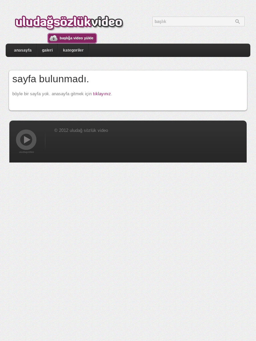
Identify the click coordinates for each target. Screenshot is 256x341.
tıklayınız (102, 93)
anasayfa (23, 50)
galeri (47, 50)
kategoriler (73, 50)
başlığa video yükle (76, 38)
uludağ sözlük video (69, 22)
